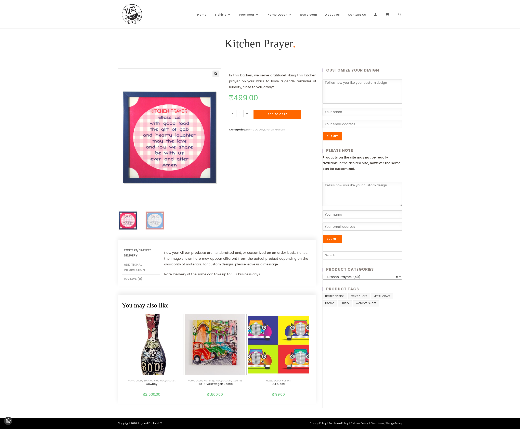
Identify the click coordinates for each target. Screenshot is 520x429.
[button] (215, 74)
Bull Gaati (278, 384)
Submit (332, 136)
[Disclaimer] (8, 421)
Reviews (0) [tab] (133, 279)
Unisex (345, 303)
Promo (329, 303)
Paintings (209, 380)
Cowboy (151, 384)
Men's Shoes (359, 296)
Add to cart (277, 114)
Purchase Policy (338, 423)
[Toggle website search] (399, 14)
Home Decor (254, 129)
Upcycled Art (168, 380)
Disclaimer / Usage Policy (386, 423)
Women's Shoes (366, 303)
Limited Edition (334, 296)
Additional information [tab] (134, 267)
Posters (286, 380)
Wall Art (237, 380)
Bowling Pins (151, 380)
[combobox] (362, 277)
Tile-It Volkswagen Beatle (215, 384)
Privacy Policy (318, 423)
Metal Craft (382, 296)
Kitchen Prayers (274, 129)
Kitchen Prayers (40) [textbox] (361, 277)
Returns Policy (359, 423)
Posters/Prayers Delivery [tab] (138, 252)
